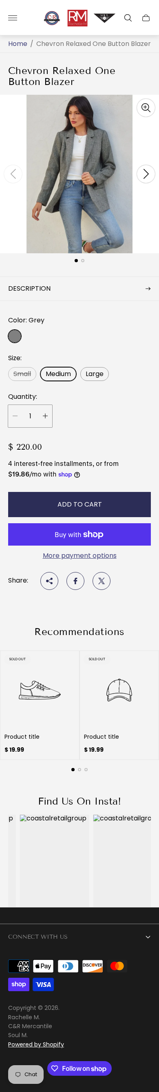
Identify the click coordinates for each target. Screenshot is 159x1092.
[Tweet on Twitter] (101, 581)
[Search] (128, 18)
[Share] (49, 581)
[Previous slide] (13, 174)
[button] (76, 260)
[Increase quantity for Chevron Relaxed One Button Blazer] (45, 416)
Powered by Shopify (36, 1044)
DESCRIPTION (29, 288)
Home (17, 43)
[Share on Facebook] (75, 581)
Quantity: (22, 396)
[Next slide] (146, 174)
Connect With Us (38, 936)
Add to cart (79, 504)
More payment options (80, 555)
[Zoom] (146, 108)
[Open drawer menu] (13, 18)
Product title (22, 736)
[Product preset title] (39, 690)
